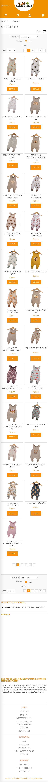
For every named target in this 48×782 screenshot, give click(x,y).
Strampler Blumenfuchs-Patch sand (12, 427)
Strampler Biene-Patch (35, 272)
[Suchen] (18, 15)
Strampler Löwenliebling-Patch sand (35, 157)
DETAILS (12, 89)
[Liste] (30, 41)
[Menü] (5, 15)
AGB (24, 741)
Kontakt (24, 715)
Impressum (24, 745)
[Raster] (25, 41)
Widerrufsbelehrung (24, 751)
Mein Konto (24, 765)
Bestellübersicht (24, 768)
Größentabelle (24, 718)
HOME (3, 22)
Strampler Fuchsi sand (35, 348)
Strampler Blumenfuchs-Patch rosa (12, 543)
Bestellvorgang (24, 721)
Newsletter (24, 731)
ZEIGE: (4, 50)
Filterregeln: (14, 37)
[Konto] (30, 15)
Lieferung (24, 728)
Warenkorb (24, 771)
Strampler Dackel (35, 79)
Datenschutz (24, 748)
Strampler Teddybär (35, 503)
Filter (39, 31)
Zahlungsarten (24, 724)
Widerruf (24, 754)
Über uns (24, 712)
